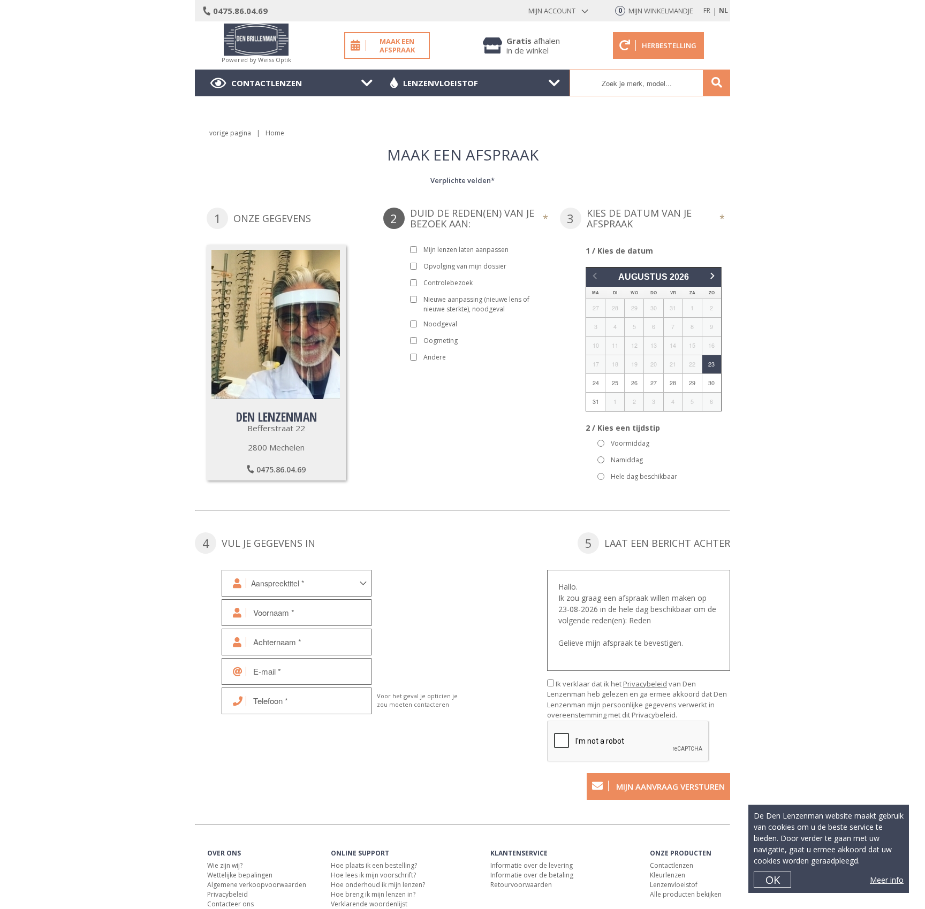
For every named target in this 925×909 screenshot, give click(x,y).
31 (596, 402)
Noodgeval (440, 324)
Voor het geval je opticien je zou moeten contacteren (417, 700)
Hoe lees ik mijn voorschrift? (373, 875)
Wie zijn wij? (224, 865)
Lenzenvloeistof (440, 83)
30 (711, 383)
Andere (434, 357)
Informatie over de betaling (531, 875)
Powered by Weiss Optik (256, 60)
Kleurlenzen (667, 875)
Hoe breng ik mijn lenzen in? (373, 894)
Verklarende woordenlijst (369, 903)
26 (634, 383)
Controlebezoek (448, 282)
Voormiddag (630, 443)
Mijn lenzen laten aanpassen (466, 249)
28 (673, 383)
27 (653, 383)
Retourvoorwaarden (521, 884)
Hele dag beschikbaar (644, 476)
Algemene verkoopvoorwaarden (256, 884)
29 (692, 383)
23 (711, 364)
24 (596, 383)
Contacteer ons (230, 903)
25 (615, 383)
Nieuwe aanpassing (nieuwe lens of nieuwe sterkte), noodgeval (476, 304)
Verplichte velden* (462, 180)
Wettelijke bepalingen (239, 875)
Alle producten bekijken (686, 894)
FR (706, 10)
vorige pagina (230, 133)
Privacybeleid (645, 684)
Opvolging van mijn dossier (464, 266)
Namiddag (627, 459)
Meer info (887, 880)
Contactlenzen (266, 83)
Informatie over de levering (531, 865)
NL (723, 10)
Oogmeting (440, 340)
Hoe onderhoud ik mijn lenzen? (378, 884)
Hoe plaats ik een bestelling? (374, 865)
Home (275, 133)
